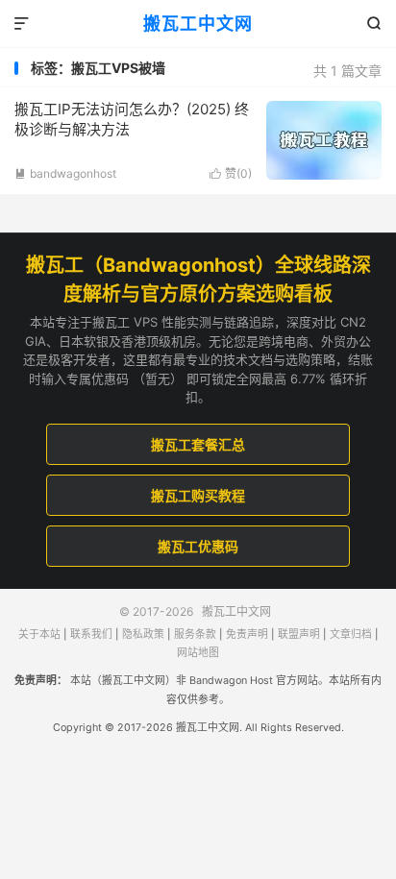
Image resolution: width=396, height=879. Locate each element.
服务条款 (195, 634)
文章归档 (351, 634)
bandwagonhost (65, 173)
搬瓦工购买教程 (198, 495)
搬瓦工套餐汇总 (198, 444)
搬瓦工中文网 (198, 23)
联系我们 (91, 634)
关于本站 (39, 634)
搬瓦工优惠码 (198, 546)
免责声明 (247, 634)
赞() (231, 173)
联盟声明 (299, 634)
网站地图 (198, 653)
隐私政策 (143, 634)
